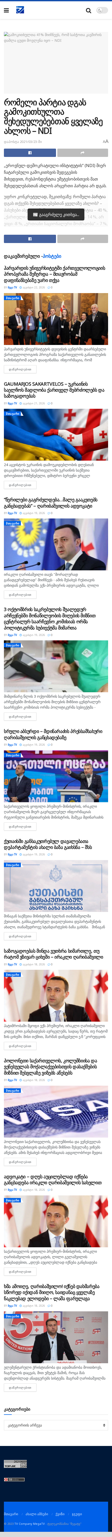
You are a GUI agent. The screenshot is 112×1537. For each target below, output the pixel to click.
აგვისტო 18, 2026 (33, 964)
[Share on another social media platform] (82, 153)
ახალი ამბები (37, 1514)
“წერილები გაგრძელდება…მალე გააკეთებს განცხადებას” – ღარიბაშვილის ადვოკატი (50, 502)
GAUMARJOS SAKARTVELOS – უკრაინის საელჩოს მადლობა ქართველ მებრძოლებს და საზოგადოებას (54, 390)
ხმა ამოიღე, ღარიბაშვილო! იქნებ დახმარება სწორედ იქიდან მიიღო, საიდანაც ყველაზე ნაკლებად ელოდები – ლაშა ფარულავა (51, 1292)
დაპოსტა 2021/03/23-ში (23, 141)
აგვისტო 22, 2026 (33, 287)
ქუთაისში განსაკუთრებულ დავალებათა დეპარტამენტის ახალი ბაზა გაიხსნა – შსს (48, 844)
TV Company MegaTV (29, 1524)
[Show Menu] (6, 10)
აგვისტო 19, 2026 (33, 513)
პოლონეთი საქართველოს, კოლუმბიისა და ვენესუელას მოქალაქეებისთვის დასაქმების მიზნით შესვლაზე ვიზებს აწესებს (50, 1066)
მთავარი (13, 298)
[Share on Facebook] (30, 153)
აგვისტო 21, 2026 (33, 403)
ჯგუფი (77, 1514)
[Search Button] (88, 10)
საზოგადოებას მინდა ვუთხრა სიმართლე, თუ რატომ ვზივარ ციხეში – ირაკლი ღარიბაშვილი (53, 954)
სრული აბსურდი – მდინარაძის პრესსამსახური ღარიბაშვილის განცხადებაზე (53, 734)
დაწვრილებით (22, 369)
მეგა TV (12, 287)
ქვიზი (60, 1514)
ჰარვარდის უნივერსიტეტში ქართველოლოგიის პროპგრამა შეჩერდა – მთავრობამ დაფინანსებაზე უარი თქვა (54, 274)
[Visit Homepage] (20, 10)
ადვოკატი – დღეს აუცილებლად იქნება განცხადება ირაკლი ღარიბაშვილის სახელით (52, 1179)
